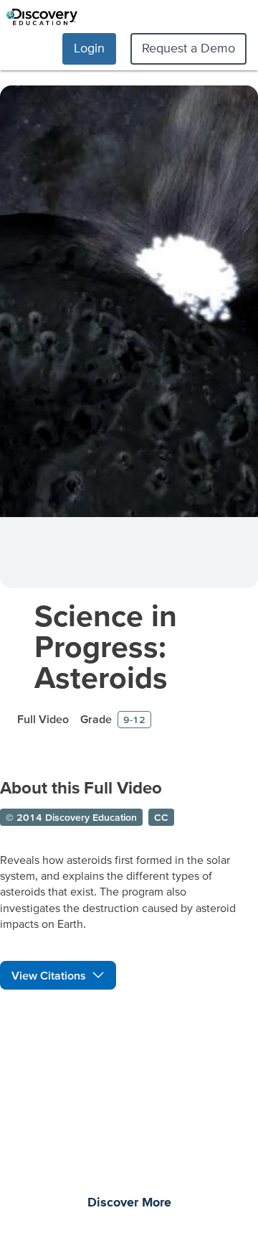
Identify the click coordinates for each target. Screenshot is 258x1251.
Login (89, 47)
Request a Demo (188, 47)
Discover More (129, 1202)
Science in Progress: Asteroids (105, 646)
